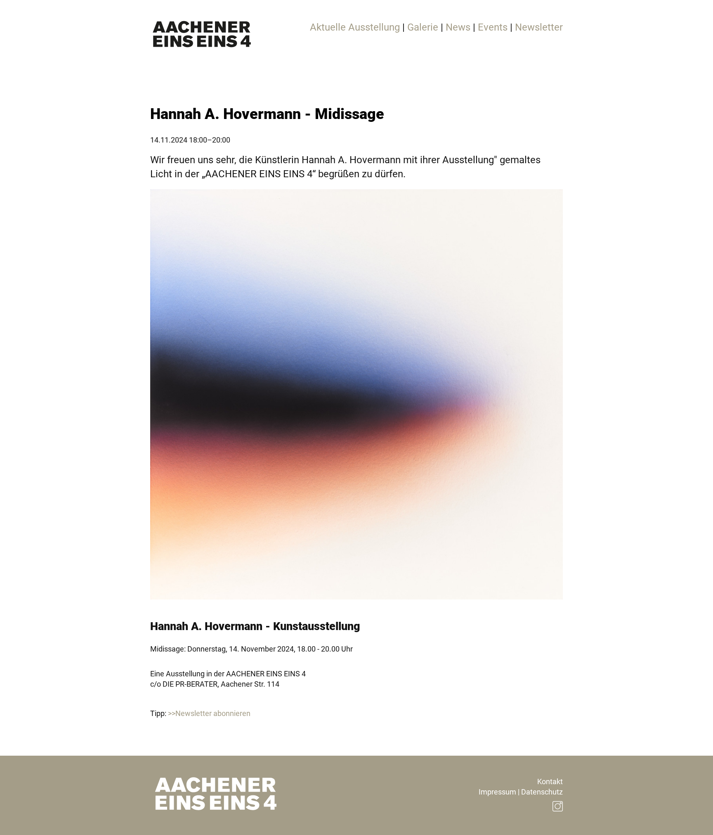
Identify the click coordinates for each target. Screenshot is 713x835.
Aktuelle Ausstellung (355, 27)
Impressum (497, 791)
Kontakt (550, 781)
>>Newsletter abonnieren (209, 713)
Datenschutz (542, 791)
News (458, 27)
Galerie (422, 27)
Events (493, 27)
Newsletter (539, 27)
